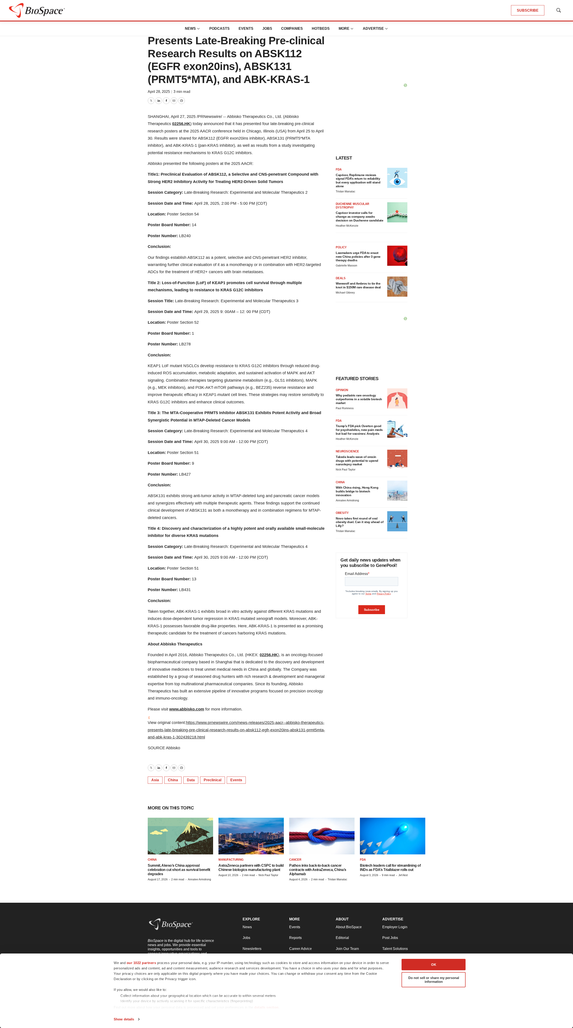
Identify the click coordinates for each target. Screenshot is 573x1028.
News (190, 28)
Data (191, 780)
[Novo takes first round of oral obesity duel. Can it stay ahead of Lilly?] (397, 521)
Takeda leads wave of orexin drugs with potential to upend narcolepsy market (357, 460)
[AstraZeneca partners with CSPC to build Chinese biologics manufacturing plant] (251, 836)
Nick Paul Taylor (345, 469)
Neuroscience (347, 451)
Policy (341, 247)
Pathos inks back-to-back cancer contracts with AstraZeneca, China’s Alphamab (317, 870)
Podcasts (219, 28)
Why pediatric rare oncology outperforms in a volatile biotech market (359, 399)
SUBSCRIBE (528, 10)
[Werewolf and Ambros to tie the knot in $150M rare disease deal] (397, 287)
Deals (341, 278)
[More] (198, 28)
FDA (339, 169)
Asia (155, 780)
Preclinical (212, 780)
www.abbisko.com (186, 709)
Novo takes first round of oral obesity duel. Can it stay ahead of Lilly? (359, 522)
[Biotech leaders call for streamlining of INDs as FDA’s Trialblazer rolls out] (392, 836)
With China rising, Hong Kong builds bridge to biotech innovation (357, 491)
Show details (124, 1019)
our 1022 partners (141, 963)
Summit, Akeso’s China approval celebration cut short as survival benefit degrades (179, 870)
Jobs (267, 28)
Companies (292, 28)
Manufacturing (231, 859)
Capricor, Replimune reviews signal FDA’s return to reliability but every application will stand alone (358, 180)
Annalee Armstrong (347, 500)
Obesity (342, 513)
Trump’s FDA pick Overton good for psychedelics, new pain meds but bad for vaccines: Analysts (359, 429)
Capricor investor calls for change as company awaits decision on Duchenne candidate (359, 216)
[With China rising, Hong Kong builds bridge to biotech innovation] (397, 491)
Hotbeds (321, 28)
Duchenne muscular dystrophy (352, 205)
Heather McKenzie (347, 225)
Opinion (342, 390)
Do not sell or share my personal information (433, 979)
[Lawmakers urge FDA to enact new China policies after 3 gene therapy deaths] (397, 256)
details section (266, 1007)
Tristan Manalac (345, 191)
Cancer (295, 859)
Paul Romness (345, 408)
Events (246, 28)
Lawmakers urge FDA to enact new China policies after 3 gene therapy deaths (358, 256)
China (173, 780)
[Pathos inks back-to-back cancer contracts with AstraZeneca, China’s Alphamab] (322, 836)
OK (433, 964)
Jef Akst (403, 875)
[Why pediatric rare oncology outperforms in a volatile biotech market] (397, 398)
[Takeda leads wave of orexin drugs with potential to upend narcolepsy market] (397, 460)
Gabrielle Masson (346, 265)
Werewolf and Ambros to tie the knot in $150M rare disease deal (358, 285)
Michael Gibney (345, 292)
